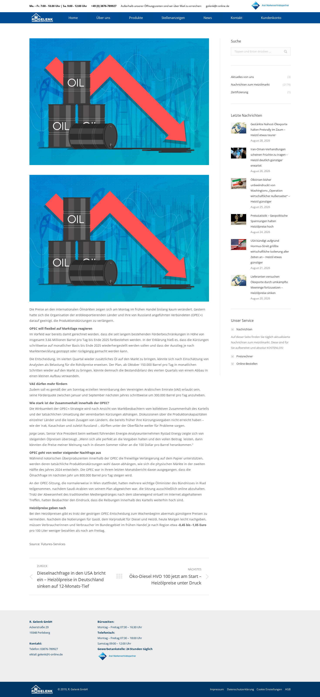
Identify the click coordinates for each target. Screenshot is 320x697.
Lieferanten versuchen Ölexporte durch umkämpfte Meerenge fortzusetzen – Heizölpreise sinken (269, 285)
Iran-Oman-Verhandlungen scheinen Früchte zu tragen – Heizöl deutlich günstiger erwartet (269, 157)
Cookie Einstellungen (269, 689)
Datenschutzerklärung (240, 689)
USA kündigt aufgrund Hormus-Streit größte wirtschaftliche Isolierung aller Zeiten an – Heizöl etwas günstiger (270, 251)
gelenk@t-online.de (217, 6)
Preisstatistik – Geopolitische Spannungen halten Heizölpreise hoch (269, 221)
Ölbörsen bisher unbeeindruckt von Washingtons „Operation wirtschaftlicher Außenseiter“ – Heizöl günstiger (270, 190)
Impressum (217, 689)
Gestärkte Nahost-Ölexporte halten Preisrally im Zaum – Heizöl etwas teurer (269, 129)
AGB (288, 689)
